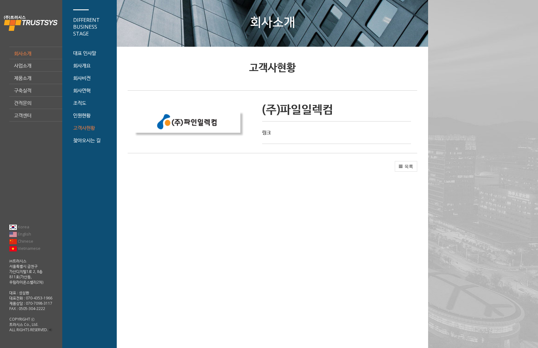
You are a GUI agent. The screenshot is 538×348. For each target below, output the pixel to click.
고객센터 (22, 115)
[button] (406, 166)
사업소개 (22, 65)
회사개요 (82, 65)
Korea (23, 227)
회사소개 (22, 53)
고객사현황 (84, 127)
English (24, 234)
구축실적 (22, 90)
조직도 (79, 102)
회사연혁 (82, 90)
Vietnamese (28, 248)
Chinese (25, 241)
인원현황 (82, 115)
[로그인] (50, 329)
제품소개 (22, 77)
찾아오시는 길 (87, 140)
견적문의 (22, 102)
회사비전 (82, 77)
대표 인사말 (84, 53)
